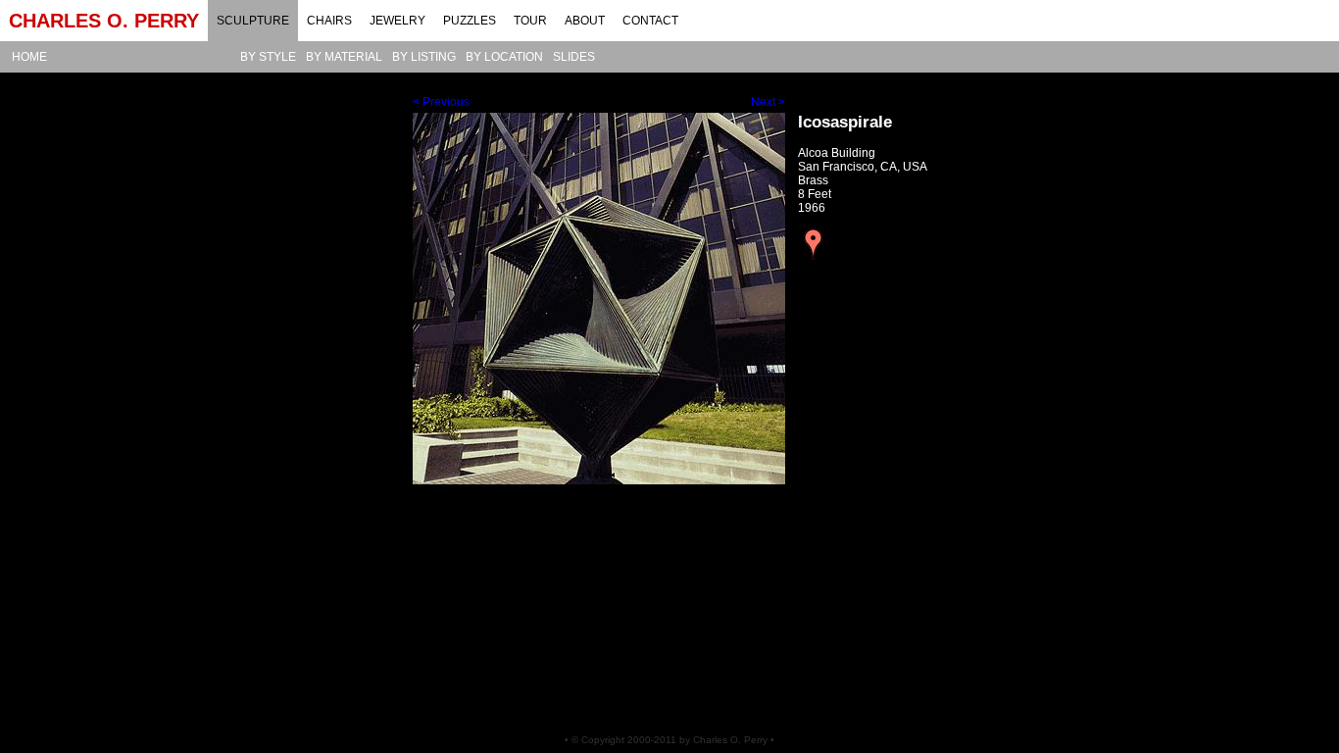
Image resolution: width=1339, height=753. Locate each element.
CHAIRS (329, 20)
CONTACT (650, 20)
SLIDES (574, 57)
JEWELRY (397, 20)
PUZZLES (469, 20)
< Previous (441, 102)
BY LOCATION (504, 57)
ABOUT (585, 20)
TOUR (530, 20)
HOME (29, 57)
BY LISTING (424, 57)
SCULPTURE (253, 20)
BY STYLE (268, 57)
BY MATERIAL (344, 57)
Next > (768, 102)
